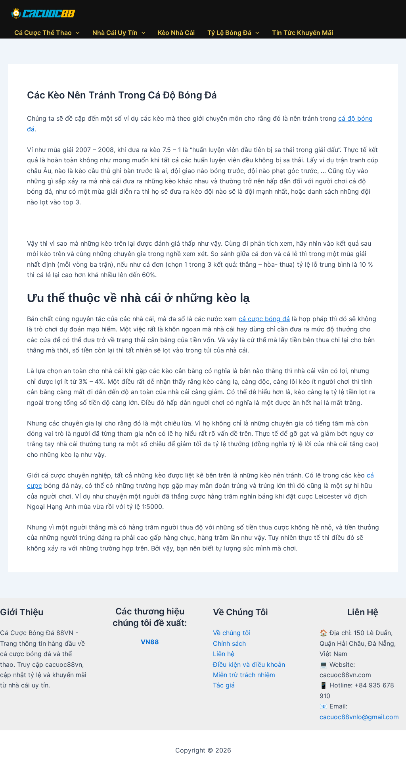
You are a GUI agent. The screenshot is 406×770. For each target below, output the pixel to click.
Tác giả (224, 685)
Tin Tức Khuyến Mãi (302, 33)
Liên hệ (223, 654)
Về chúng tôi (232, 633)
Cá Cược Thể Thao (43, 33)
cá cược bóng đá (264, 319)
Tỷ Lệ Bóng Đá (229, 33)
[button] (76, 32)
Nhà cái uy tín (115, 33)
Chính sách (229, 643)
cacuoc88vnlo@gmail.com (359, 717)
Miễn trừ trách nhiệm (244, 675)
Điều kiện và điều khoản (249, 664)
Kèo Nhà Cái (176, 33)
